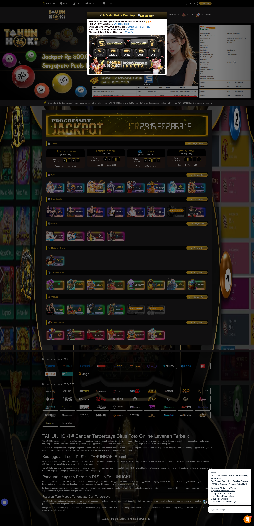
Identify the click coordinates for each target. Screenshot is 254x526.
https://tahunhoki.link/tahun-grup (224, 501)
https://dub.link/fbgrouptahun (223, 496)
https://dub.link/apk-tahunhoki (223, 490)
